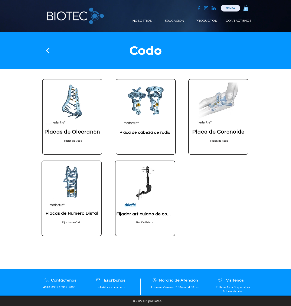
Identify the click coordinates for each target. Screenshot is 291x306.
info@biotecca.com (111, 287)
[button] (245, 8)
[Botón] (47, 50)
